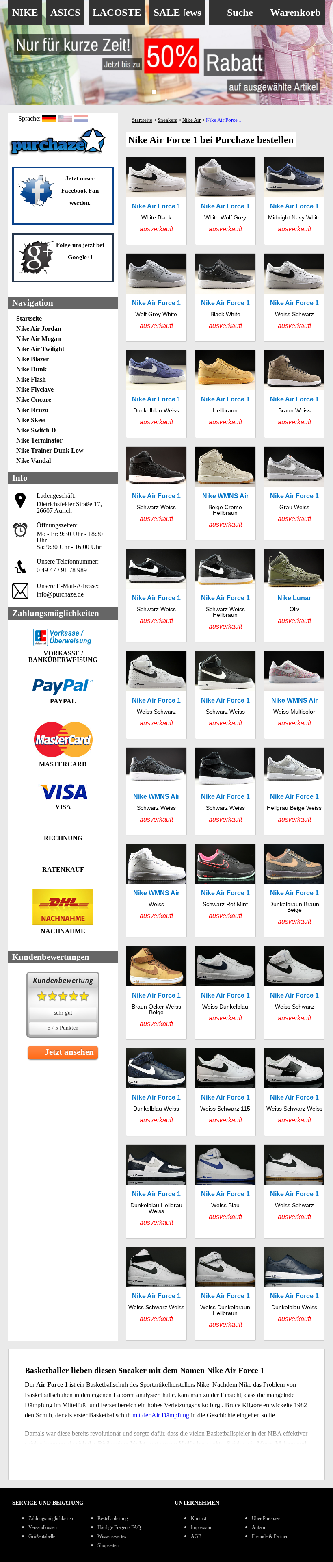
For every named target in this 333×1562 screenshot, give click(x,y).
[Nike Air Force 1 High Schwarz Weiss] (156, 493)
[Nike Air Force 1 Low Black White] (225, 297)
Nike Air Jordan (38, 328)
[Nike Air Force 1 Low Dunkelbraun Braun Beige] (294, 890)
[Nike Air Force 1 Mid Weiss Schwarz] (294, 992)
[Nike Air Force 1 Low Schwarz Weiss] (156, 595)
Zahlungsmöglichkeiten (50, 1518)
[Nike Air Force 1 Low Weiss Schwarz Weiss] (294, 1092)
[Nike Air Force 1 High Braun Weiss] (294, 394)
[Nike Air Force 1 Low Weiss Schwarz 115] (225, 1092)
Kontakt (198, 1518)
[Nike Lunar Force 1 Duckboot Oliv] (294, 595)
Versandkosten (42, 1527)
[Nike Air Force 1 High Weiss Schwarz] (156, 694)
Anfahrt (259, 1527)
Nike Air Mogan (38, 338)
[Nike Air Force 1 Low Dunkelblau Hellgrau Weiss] (156, 1191)
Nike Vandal (33, 460)
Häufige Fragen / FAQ (119, 1527)
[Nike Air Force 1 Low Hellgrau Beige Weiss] (294, 791)
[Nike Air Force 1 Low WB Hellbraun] (225, 394)
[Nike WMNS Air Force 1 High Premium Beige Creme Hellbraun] (225, 493)
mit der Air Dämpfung (160, 1415)
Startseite (29, 318)
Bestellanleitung (112, 1518)
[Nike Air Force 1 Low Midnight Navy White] (294, 201)
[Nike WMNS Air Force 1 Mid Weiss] (156, 890)
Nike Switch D (36, 430)
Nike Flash (31, 379)
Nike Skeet (31, 420)
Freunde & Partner (270, 1536)
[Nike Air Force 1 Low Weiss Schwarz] (294, 297)
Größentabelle (41, 1536)
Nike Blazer (32, 359)
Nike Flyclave (35, 389)
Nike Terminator (39, 440)
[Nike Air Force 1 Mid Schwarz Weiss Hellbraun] (225, 595)
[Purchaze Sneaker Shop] (59, 155)
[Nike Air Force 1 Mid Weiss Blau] (225, 1191)
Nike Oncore (33, 399)
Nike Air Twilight (40, 348)
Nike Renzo (32, 409)
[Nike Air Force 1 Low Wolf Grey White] (156, 297)
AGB (196, 1536)
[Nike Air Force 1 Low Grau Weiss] (294, 493)
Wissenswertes (111, 1536)
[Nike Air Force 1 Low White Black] (156, 201)
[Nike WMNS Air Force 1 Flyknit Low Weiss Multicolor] (294, 694)
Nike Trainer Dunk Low (50, 450)
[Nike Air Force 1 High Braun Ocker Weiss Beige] (156, 992)
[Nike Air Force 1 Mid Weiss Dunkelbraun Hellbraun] (225, 1293)
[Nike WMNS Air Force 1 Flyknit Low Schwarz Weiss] (156, 791)
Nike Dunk (31, 369)
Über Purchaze (266, 1518)
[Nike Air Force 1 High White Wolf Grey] (225, 201)
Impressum (201, 1527)
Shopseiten (108, 1545)
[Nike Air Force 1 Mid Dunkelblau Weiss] (156, 1092)
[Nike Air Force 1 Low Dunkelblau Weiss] (156, 394)
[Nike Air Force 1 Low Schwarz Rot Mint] (225, 890)
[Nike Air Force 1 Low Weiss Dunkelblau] (225, 992)
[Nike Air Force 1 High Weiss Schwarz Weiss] (156, 1293)
